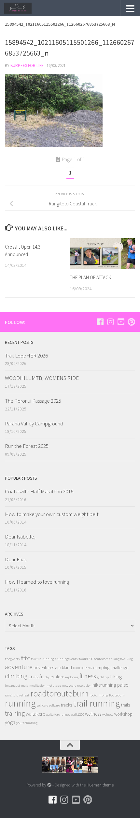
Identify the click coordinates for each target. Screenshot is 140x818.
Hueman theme (100, 785)
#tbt (25, 658)
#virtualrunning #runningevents (54, 659)
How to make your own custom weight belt (52, 514)
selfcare (54, 705)
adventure (19, 667)
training (15, 713)
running (20, 703)
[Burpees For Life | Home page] (22, 8)
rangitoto (11, 695)
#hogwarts (12, 659)
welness (107, 714)
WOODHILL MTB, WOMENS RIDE (42, 378)
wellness (93, 714)
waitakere (35, 714)
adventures (44, 667)
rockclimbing (99, 695)
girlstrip (103, 677)
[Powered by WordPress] (49, 785)
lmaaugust (12, 685)
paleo (123, 685)
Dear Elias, (16, 559)
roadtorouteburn (59, 693)
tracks (66, 705)
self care (42, 705)
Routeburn (117, 695)
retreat (24, 695)
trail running (96, 703)
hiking (116, 676)
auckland (63, 667)
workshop (123, 714)
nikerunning (104, 685)
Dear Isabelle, (20, 536)
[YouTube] (121, 322)
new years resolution (76, 685)
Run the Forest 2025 (27, 445)
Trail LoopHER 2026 (26, 355)
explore (57, 677)
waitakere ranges (58, 714)
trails (125, 705)
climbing (16, 676)
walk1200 (77, 714)
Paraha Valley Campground (34, 423)
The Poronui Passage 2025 (33, 400)
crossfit (36, 676)
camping (101, 667)
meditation (37, 685)
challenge (119, 667)
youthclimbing (26, 723)
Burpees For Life (27, 65)
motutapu (54, 685)
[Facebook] (100, 322)
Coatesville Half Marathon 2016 (39, 491)
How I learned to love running (37, 581)
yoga (10, 722)
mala (24, 685)
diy (47, 677)
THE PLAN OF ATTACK (90, 277)
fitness (87, 676)
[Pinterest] (131, 322)
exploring (71, 677)
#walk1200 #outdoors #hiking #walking (105, 659)
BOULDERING (82, 668)
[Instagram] (110, 322)
